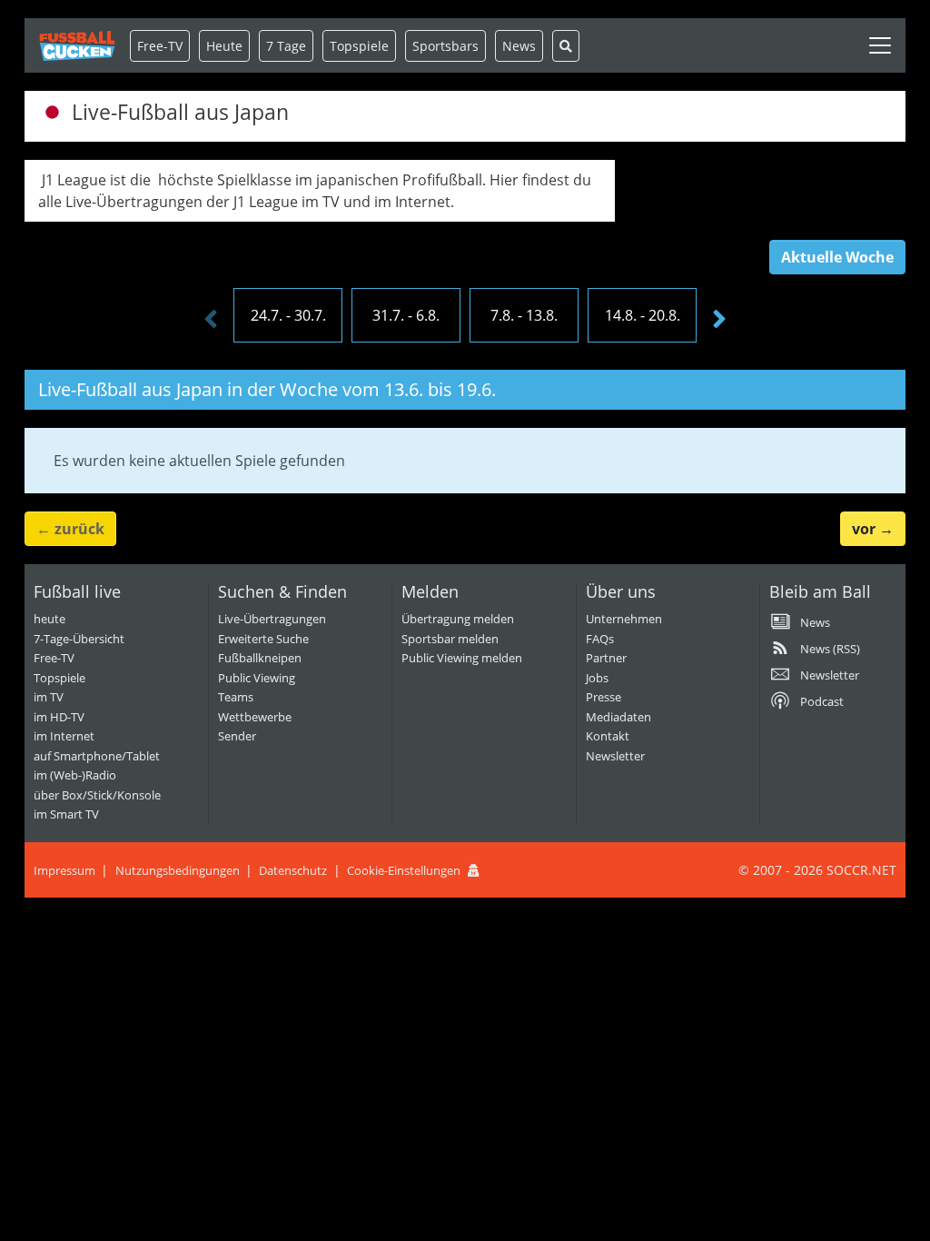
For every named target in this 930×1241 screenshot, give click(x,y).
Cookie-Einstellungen (403, 870)
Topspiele (59, 678)
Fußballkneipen (260, 658)
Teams (235, 697)
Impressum (64, 870)
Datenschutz (293, 870)
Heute (224, 46)
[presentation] (210, 320)
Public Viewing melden (461, 658)
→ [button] (873, 529)
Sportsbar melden (450, 638)
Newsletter (615, 756)
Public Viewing (256, 678)
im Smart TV (66, 814)
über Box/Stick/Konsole (97, 795)
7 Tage (286, 46)
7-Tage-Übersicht (79, 638)
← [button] (70, 529)
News (519, 46)
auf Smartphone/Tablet (97, 756)
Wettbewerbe (255, 717)
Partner (606, 658)
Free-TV (160, 46)
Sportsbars (445, 46)
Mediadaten (618, 717)
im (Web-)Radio (75, 775)
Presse (603, 697)
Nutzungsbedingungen (177, 870)
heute (49, 619)
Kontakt (607, 736)
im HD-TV (59, 717)
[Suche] (565, 46)
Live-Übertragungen (272, 619)
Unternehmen (624, 619)
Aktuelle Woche (837, 257)
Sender (237, 736)
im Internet (64, 736)
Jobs (597, 678)
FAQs (600, 638)
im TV (49, 697)
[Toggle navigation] (880, 45)
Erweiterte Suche (263, 638)
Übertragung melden (457, 619)
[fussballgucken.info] (77, 46)
